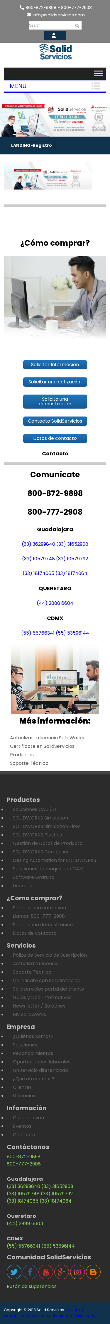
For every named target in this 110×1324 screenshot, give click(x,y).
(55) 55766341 (38, 633)
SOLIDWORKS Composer (41, 851)
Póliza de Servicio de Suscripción (50, 955)
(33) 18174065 (38, 573)
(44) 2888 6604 (55, 603)
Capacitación (28, 1117)
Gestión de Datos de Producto (47, 843)
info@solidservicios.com (59, 15)
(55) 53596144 (72, 633)
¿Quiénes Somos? (33, 1036)
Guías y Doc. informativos (42, 997)
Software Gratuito (34, 877)
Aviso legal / (85, 1315)
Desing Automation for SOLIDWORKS (54, 860)
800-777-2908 (24, 1164)
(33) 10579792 (72, 558)
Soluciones (25, 1044)
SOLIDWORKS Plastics (37, 834)
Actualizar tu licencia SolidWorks (47, 737)
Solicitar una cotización (39, 907)
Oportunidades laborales (41, 1061)
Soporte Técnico (29, 763)
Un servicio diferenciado (40, 1070)
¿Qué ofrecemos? (33, 1078)
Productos (22, 754)
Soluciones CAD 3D (34, 809)
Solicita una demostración (43, 924)
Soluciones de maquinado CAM (48, 868)
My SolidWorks (29, 1014)
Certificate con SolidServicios (46, 980)
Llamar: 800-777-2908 (39, 916)
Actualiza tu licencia (36, 963)
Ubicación (24, 1095)
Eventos (22, 1126)
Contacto (24, 1134)
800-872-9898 (23, 1156)
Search (34, 25)
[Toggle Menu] (98, 73)
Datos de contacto (35, 933)
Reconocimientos (33, 1053)
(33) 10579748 (38, 558)
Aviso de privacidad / (52, 1315)
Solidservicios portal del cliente (48, 989)
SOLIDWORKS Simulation (40, 818)
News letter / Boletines (39, 1006)
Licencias (23, 885)
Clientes (22, 1087)
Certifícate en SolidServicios (42, 746)
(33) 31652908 (72, 544)
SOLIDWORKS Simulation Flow (46, 826)
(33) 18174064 (71, 573)
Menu (18, 86)
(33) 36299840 (38, 544)
